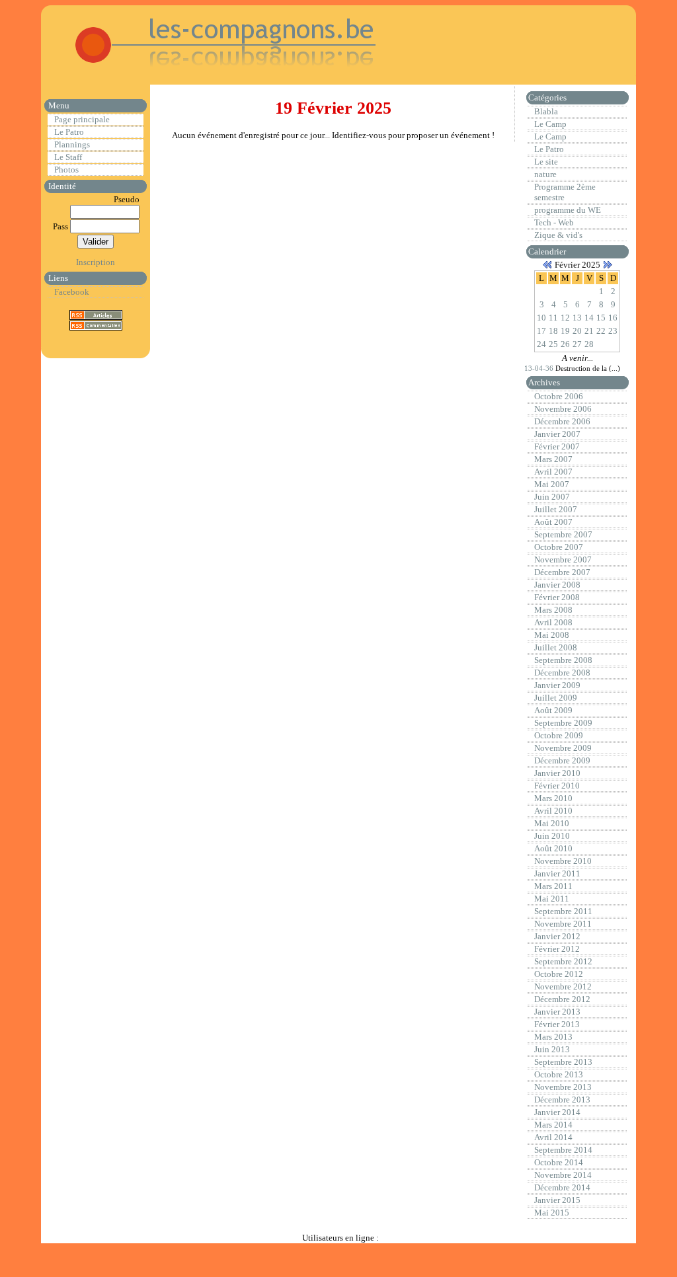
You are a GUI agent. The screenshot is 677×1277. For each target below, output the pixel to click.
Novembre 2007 (563, 559)
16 (612, 318)
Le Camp (550, 124)
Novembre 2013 (563, 1087)
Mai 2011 (551, 899)
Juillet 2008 (555, 647)
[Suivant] (607, 265)
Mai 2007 (551, 484)
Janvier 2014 (557, 1112)
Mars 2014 (553, 1125)
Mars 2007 (553, 459)
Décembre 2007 (562, 572)
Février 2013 (557, 1024)
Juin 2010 (552, 836)
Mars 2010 (553, 798)
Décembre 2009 (562, 760)
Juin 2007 (552, 497)
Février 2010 (557, 786)
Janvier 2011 (557, 873)
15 (601, 318)
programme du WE (567, 210)
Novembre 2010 (563, 861)
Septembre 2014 (563, 1150)
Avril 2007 (553, 472)
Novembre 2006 (563, 409)
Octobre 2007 (558, 547)
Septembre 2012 (563, 961)
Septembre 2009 (563, 723)
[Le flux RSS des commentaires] (95, 325)
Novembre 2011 (563, 924)
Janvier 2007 (557, 434)
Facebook (71, 292)
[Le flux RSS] (95, 314)
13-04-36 (539, 368)
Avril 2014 (553, 1137)
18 (553, 331)
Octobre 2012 (558, 974)
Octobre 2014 (558, 1162)
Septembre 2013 (563, 1062)
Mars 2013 (553, 1037)
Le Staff (68, 157)
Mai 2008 (551, 635)
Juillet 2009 (555, 698)
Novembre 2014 (563, 1175)
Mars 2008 (553, 610)
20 (577, 331)
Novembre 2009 (563, 748)
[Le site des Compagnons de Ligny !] (210, 72)
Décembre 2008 (562, 672)
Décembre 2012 (562, 999)
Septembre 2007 (563, 534)
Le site (546, 162)
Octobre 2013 (558, 1074)
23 (612, 331)
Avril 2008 (553, 622)
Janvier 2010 (557, 773)
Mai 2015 (551, 1213)
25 (553, 344)
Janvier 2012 (557, 936)
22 (601, 331)
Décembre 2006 (562, 421)
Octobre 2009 (558, 735)
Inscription (95, 262)
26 (565, 344)
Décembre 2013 (562, 1099)
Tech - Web (554, 222)
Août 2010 (553, 848)
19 (565, 331)
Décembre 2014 (562, 1187)
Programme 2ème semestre (565, 192)
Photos (66, 169)
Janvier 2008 (557, 585)
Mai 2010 (551, 823)
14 (589, 318)
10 (541, 318)
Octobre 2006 (558, 396)
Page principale (82, 119)
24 (541, 344)
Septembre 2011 (563, 911)
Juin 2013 (552, 1049)
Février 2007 (557, 446)
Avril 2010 (553, 811)
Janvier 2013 (557, 1012)
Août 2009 (553, 710)
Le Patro (69, 132)
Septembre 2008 (563, 660)
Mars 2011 (553, 886)
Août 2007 (553, 522)
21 (589, 331)
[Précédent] (547, 265)
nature (545, 174)
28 (589, 344)
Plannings (72, 144)
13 (577, 318)
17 (541, 331)
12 (565, 318)
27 (577, 344)
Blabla (546, 111)
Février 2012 (557, 949)
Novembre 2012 (563, 986)
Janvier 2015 (557, 1200)
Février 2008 (557, 597)
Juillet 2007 (555, 509)
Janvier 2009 (557, 685)
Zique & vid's (558, 235)
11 (553, 318)
